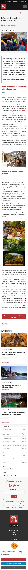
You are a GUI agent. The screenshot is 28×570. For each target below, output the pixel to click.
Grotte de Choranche (19, 110)
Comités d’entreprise (14, 537)
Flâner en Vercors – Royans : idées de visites (12, 386)
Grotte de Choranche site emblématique (14, 433)
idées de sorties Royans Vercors (15, 445)
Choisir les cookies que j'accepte (13, 563)
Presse (15, 539)
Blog (19, 12)
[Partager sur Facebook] (2, 30)
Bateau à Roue (15, 448)
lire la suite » (5, 362)
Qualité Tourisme (15, 452)
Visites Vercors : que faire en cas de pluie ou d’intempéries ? (13, 413)
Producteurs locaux (15, 441)
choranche (4, 323)
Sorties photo (15, 429)
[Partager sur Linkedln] (10, 30)
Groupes (16, 1)
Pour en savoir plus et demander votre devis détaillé (14, 316)
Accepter (14, 559)
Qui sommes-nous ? (14, 530)
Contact (22, 1)
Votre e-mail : (13, 489)
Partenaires (8, 1)
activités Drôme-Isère (15, 459)
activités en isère (15, 438)
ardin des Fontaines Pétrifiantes (12, 202)
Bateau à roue (18, 274)
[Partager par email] (13, 30)
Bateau (12, 468)
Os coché (15, 455)
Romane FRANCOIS (11, 25)
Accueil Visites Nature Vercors (9, 12)
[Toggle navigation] (25, 6)
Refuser (14, 567)
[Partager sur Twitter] (6, 30)
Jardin (15, 462)
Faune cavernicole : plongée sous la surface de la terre (13, 353)
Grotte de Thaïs (15, 104)
